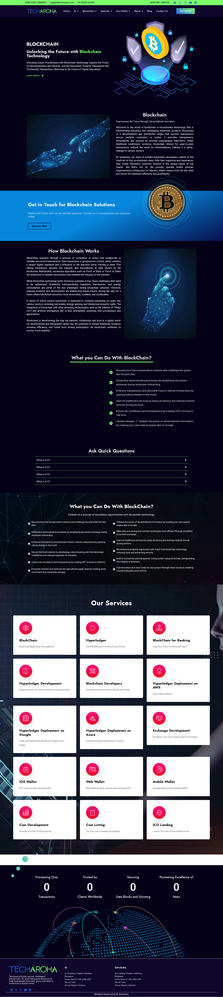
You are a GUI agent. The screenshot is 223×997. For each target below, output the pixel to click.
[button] (111, 460)
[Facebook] (174, 2)
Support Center (159, 2)
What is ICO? (43, 459)
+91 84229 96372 (85, 2)
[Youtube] (190, 2)
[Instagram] (185, 2)
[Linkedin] (195, 2)
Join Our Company (36, 2)
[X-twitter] (179, 2)
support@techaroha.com (62, 2)
